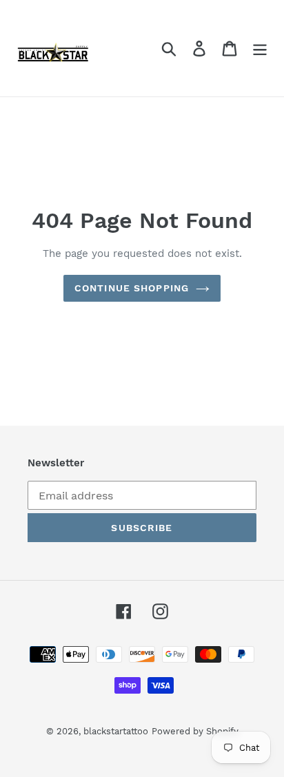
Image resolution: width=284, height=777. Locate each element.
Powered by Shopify (195, 731)
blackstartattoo (115, 731)
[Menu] (260, 48)
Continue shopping (131, 287)
